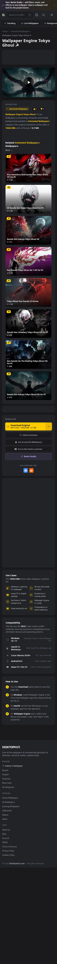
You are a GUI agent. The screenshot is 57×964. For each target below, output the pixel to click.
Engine (19, 114)
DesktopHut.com (17, 863)
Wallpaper (10, 114)
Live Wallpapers (31, 23)
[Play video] (28, 82)
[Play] (6, 95)
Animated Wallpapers (20, 31)
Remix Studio (30, 456)
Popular (5, 774)
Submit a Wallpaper (14, 766)
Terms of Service (9, 846)
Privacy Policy (8, 850)
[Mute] (46, 95)
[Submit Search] (43, 15)
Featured (6, 778)
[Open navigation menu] (52, 15)
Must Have (7, 783)
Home (5, 31)
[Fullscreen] (51, 95)
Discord (5, 838)
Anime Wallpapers (10, 797)
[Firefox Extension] (31, 470)
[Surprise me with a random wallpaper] (36, 15)
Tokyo (26, 114)
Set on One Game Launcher (30, 449)
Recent (5, 770)
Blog (4, 834)
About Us (6, 829)
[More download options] (49, 426)
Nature (5, 814)
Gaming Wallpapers (11, 806)
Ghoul (32, 114)
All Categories (8, 787)
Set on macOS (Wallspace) (30, 442)
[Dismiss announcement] (54, 5)
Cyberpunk (7, 810)
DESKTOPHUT (11, 747)
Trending (11, 23)
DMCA (5, 842)
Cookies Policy (8, 855)
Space (4, 819)
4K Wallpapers (8, 802)
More (7, 150)
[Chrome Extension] (25, 470)
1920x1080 (10, 128)
